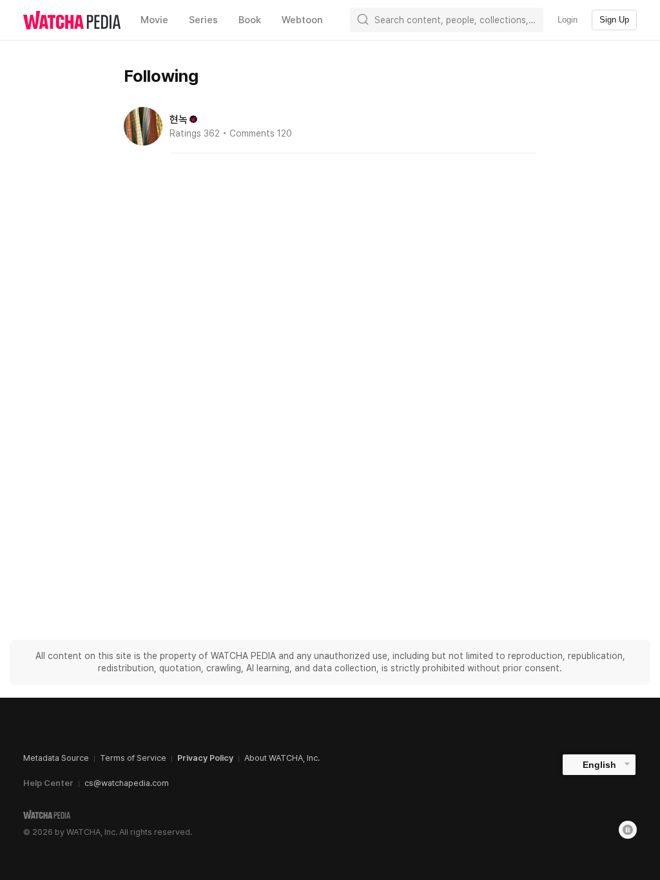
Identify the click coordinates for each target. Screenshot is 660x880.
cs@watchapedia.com (126, 783)
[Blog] (628, 830)
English (599, 765)
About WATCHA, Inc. (282, 758)
